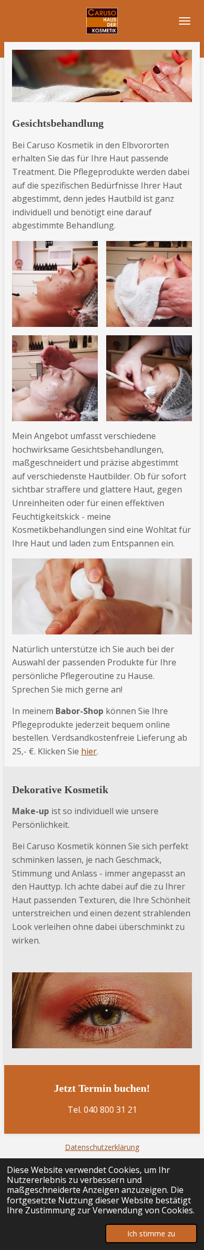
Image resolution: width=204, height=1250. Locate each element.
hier (89, 751)
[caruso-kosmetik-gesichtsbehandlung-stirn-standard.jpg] (55, 284)
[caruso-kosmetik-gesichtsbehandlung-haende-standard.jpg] (55, 378)
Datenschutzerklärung (102, 1147)
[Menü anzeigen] (184, 21)
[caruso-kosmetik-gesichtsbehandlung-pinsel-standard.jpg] (149, 378)
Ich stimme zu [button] (151, 1233)
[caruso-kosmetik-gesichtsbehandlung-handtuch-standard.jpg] (149, 284)
